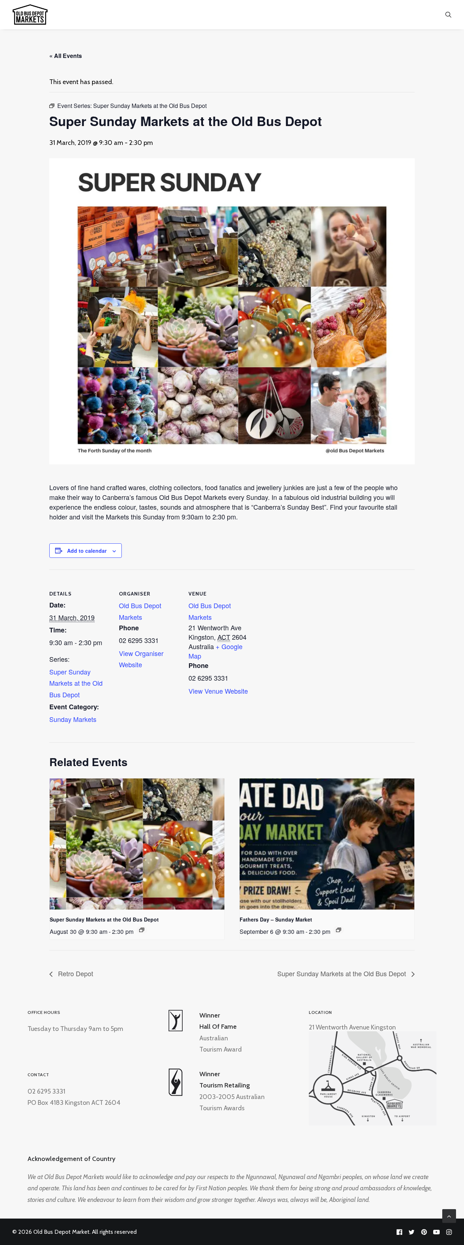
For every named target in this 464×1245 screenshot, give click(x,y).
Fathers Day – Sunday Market (276, 919)
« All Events (65, 55)
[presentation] (137, 843)
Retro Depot (74, 973)
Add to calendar (87, 550)
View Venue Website (218, 690)
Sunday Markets (72, 719)
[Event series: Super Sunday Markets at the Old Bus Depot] (141, 930)
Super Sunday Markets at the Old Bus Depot (76, 683)
